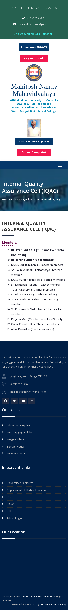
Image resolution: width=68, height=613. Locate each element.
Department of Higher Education (27, 490)
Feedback (33, 7)
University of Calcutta (20, 483)
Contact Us (49, 7)
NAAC (10, 504)
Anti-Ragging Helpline (20, 432)
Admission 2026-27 (34, 47)
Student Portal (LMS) (34, 141)
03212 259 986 (35, 17)
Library (14, 7)
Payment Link (34, 58)
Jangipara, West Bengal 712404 (28, 376)
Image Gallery (15, 439)
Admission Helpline (18, 425)
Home (6, 199)
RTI (22, 7)
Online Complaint (34, 152)
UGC (9, 497)
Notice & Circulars (27, 34)
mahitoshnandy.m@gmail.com (35, 24)
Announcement (16, 453)
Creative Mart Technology (53, 604)
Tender (47, 34)
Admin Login (14, 518)
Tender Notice (16, 446)
